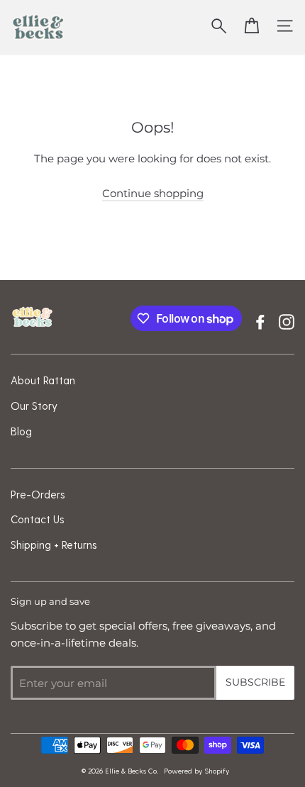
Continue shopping (153, 193)
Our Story (34, 405)
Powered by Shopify (196, 770)
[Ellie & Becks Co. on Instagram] (286, 320)
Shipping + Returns (54, 544)
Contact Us (38, 519)
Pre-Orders (38, 494)
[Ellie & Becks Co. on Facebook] (260, 320)
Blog (21, 431)
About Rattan (43, 380)
